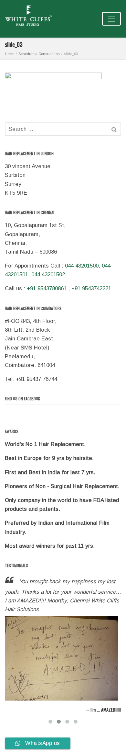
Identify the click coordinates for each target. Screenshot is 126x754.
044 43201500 (82, 266)
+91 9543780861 (47, 288)
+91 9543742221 (91, 288)
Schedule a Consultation (39, 54)
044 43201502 (48, 274)
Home (9, 54)
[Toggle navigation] (111, 19)
